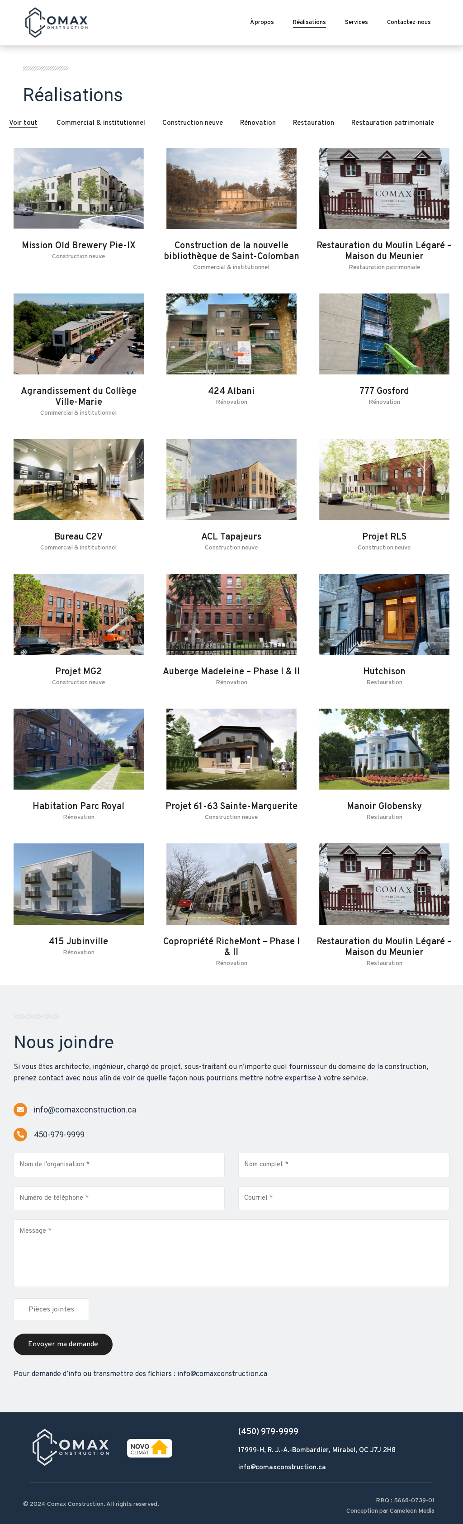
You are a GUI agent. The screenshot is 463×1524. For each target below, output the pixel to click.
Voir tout (23, 123)
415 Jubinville (78, 942)
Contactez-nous (409, 22)
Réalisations (309, 22)
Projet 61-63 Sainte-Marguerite (231, 807)
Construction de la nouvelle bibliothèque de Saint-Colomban (231, 251)
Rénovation (258, 123)
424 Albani (231, 392)
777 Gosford (384, 392)
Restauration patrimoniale (392, 123)
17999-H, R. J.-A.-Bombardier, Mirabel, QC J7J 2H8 (317, 1450)
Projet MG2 (78, 672)
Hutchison (384, 672)
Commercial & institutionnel (101, 123)
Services (356, 22)
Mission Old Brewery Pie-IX (79, 246)
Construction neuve (192, 123)
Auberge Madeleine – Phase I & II (231, 672)
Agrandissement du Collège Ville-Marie (79, 397)
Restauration (313, 123)
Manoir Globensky (384, 807)
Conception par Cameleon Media (390, 1511)
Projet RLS (384, 537)
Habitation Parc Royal (78, 807)
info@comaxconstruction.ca (85, 1109)
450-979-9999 (59, 1134)
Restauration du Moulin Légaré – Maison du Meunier (384, 251)
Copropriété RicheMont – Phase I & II (231, 947)
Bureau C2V (78, 537)
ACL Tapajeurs (231, 537)
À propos (262, 22)
